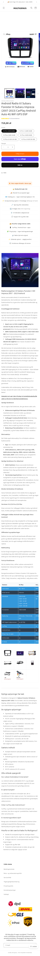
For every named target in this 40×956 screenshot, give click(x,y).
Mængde (3, 143)
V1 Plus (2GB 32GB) (9, 135)
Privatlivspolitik (8, 886)
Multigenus (14, 952)
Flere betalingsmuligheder (20, 165)
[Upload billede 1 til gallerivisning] (9, 93)
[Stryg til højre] (38, 94)
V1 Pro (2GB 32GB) (9, 131)
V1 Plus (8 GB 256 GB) (28, 139)
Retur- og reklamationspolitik (13, 873)
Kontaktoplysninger (10, 890)
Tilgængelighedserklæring (11, 882)
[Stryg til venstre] (2, 94)
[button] (4, 8)
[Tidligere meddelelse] (3, 2)
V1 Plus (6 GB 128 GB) (10, 139)
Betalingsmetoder (9, 869)
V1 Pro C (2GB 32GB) (26, 131)
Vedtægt (6, 894)
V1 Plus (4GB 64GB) (26, 135)
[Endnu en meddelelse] (37, 2)
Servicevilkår (7, 877)
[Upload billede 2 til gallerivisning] (20, 93)
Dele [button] (5, 173)
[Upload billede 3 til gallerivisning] (30, 93)
